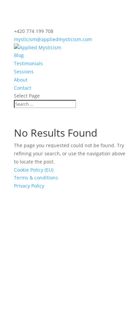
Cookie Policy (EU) (33, 170)
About (21, 79)
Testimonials (28, 63)
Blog (19, 55)
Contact (22, 88)
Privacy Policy (29, 186)
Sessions (24, 71)
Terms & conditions (36, 177)
